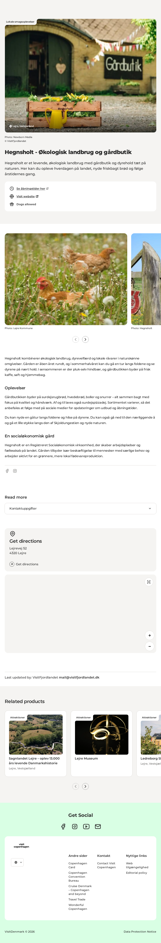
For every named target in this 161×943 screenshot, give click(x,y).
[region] (80, 614)
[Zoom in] (149, 635)
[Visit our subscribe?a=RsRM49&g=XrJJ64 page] (97, 826)
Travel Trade (77, 899)
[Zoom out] (149, 646)
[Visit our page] (74, 826)
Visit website (25, 196)
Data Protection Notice (140, 931)
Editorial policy (136, 873)
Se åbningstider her (30, 188)
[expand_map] (149, 582)
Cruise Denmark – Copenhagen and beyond (80, 890)
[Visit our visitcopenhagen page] (63, 826)
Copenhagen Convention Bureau (78, 876)
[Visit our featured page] (86, 826)
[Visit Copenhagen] (21, 846)
